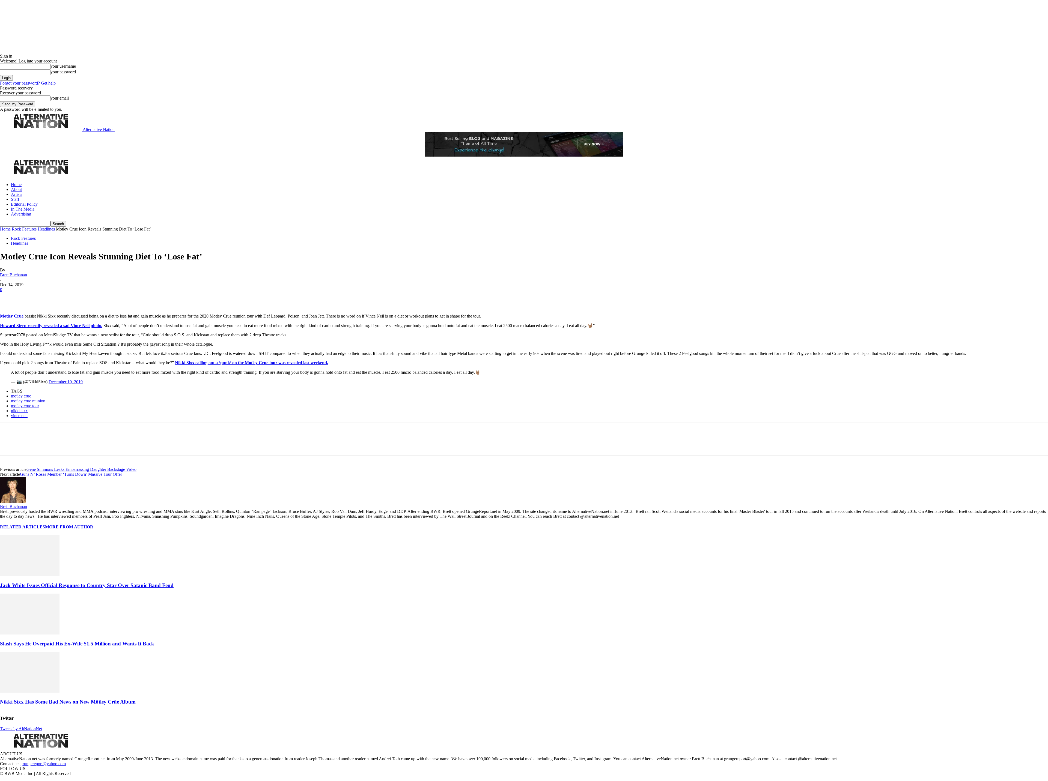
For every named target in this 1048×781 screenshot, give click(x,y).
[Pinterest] (47, 297)
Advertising (21, 214)
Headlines (46, 229)
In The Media (22, 209)
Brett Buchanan (13, 275)
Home (16, 184)
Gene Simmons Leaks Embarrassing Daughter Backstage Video (81, 469)
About (16, 189)
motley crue (21, 396)
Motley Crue (11, 316)
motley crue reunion (28, 401)
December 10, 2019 (66, 381)
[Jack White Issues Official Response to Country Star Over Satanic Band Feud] (29, 574)
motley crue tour (25, 405)
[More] (85, 298)
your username (63, 66)
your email (59, 98)
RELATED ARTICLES (22, 527)
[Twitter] (28, 297)
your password (63, 72)
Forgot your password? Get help (28, 83)
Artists (16, 194)
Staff (15, 199)
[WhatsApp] (66, 297)
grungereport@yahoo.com (43, 763)
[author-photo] (13, 501)
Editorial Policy (24, 204)
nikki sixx (19, 410)
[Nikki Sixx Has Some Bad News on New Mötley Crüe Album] (29, 691)
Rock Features (24, 229)
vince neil (19, 415)
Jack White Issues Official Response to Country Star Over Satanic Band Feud (87, 585)
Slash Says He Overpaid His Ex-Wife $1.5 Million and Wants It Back (77, 644)
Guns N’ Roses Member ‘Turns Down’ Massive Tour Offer (71, 474)
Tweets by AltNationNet (21, 728)
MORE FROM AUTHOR (69, 527)
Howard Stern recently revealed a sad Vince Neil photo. (51, 325)
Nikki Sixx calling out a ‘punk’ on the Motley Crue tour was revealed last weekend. (251, 362)
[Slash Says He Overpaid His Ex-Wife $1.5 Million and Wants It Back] (29, 633)
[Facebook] (8, 297)
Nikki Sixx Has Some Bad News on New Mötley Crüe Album (68, 702)
